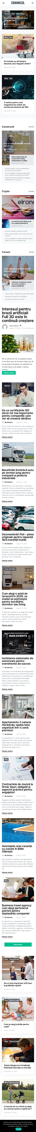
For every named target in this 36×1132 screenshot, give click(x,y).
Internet (7, 14)
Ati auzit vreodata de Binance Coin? (16, 231)
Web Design (20, 14)
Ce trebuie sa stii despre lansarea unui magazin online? (17, 62)
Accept (18, 1129)
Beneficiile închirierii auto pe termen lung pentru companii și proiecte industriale (18, 474)
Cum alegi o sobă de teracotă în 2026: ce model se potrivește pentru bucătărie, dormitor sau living (15, 599)
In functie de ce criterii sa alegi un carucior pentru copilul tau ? (18, 1107)
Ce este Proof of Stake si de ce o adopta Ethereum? (21, 222)
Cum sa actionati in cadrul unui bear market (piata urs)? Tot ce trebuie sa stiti (18, 239)
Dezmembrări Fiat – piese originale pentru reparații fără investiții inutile (18, 537)
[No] (34, 1126)
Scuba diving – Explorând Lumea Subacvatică (19, 294)
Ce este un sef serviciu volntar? (15, 299)
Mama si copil (14, 959)
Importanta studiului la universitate (16, 296)
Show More (18, 945)
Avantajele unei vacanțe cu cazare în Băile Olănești (17, 848)
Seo (13, 14)
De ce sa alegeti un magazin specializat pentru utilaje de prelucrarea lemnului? (17, 174)
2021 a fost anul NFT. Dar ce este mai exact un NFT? (19, 235)
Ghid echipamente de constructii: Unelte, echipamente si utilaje (19, 158)
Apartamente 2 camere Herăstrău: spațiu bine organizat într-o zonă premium (16, 726)
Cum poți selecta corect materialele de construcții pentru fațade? (17, 169)
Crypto (6, 191)
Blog (6, 37)
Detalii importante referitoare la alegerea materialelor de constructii (17, 178)
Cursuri (6, 252)
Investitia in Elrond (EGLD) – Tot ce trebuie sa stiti (16, 209)
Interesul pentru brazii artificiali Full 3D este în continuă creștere (18, 315)
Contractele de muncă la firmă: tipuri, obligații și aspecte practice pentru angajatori (17, 788)
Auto (6, 445)
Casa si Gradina (10, 569)
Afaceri (7, 386)
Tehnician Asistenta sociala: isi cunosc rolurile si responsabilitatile (22, 284)
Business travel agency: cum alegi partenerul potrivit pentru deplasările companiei (17, 909)
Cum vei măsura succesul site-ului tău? (16, 19)
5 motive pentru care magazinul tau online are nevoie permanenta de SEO (16, 104)
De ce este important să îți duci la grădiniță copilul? (18, 984)
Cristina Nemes (12, 24)
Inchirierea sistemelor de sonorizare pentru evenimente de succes (17, 661)
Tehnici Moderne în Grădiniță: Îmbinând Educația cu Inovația (17, 1066)
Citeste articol (9, 373)
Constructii (8, 126)
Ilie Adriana (8, 422)
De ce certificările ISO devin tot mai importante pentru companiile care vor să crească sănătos (17, 414)
